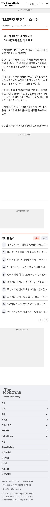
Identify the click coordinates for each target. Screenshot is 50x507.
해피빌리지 (6, 474)
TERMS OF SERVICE (10, 485)
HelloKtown (7, 436)
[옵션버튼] (46, 25)
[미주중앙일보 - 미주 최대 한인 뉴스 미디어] (10, 4)
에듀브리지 (6, 452)
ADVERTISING (14, 481)
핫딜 (3, 441)
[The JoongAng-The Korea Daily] (12, 393)
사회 (3, 408)
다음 (46, 320)
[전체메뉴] (47, 4)
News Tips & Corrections (12, 489)
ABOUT (4, 481)
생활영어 (5, 457)
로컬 (45, 238)
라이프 (4, 419)
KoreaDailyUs (8, 446)
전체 (37, 238)
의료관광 (5, 468)
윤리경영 (21, 485)
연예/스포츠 (6, 425)
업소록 (4, 463)
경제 (3, 414)
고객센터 (28, 485)
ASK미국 (5, 430)
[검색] (42, 4)
